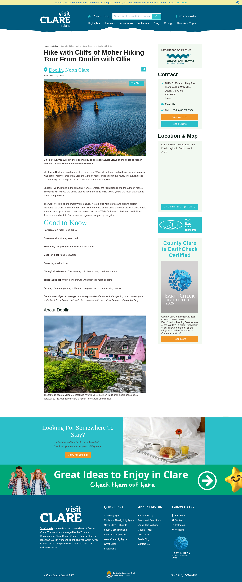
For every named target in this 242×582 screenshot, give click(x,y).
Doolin (56, 70)
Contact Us (144, 544)
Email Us (170, 104)
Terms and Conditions (149, 520)
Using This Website (148, 525)
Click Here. (181, 2)
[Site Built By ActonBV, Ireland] (191, 575)
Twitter (178, 520)
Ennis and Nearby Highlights (119, 520)
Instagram (180, 525)
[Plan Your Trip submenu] (195, 23)
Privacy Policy (145, 515)
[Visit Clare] (61, 514)
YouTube (179, 529)
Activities (54, 46)
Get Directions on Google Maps (178, 207)
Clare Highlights (112, 515)
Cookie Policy (145, 529)
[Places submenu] (114, 23)
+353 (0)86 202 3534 (182, 110)
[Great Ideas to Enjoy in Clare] (121, 480)
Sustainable (110, 548)
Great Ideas (110, 544)
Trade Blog (143, 539)
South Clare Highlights (115, 529)
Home (46, 46)
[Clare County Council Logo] (121, 574)
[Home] (89, 16)
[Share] (143, 69)
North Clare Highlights (115, 525)
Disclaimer (143, 534)
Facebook (180, 515)
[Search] (156, 16)
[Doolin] (95, 354)
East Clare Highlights (115, 534)
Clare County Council (57, 575)
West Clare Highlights (115, 539)
